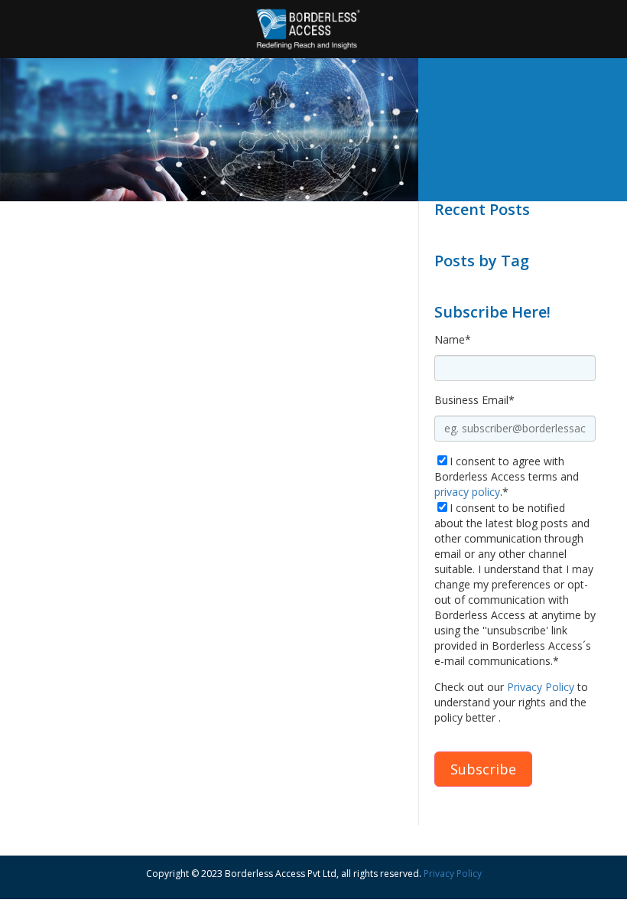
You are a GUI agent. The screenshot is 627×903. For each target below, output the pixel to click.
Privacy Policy (540, 687)
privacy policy (467, 491)
